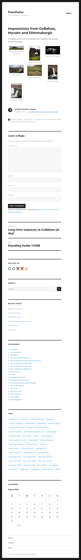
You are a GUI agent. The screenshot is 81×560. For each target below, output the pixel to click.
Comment (12, 146)
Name (11, 176)
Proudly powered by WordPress (27, 554)
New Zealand (46, 436)
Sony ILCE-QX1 (29, 465)
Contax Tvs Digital (16, 423)
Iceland (47, 119)
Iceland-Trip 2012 (41, 428)
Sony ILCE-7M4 (15, 461)
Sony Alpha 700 (15, 457)
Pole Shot (43, 444)
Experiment (30, 423)
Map (9, 548)
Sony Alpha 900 (29, 457)
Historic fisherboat (13, 325)
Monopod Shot (15, 436)
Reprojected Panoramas (19, 380)
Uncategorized (16, 400)
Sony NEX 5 (42, 465)
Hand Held (41, 423)
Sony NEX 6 (53, 465)
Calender (13, 349)
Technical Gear (15, 391)
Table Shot (24, 469)
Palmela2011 (33, 440)
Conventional (38, 119)
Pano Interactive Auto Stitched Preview (25, 361)
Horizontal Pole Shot (17, 428)
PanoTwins (16, 12)
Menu (69, 13)
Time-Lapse (14, 397)
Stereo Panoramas (17, 386)
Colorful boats (12, 329)
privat (12, 374)
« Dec (18, 525)
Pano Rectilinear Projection (20, 366)
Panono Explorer (47, 440)
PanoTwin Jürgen (16, 119)
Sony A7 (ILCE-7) (15, 453)
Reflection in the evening (15, 309)
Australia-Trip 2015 (37, 419)
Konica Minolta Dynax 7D (34, 432)
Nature (36, 436)
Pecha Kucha (15, 372)
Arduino (24, 419)
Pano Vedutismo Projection (21, 369)
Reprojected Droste (18, 377)
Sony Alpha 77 (29, 453)
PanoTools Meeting (16, 444)
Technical (13, 388)
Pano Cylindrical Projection (20, 358)
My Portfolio (32, 111)
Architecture (14, 419)
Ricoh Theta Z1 (27, 448)
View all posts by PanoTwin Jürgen (47, 111)
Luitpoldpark (51, 432)
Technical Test (15, 394)
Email (11, 186)
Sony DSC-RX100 (23, 121)
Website (11, 195)
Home (10, 538)
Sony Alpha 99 (12, 121)
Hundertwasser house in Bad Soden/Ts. (19, 321)
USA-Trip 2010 (47, 469)
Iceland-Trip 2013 (55, 119)
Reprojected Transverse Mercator (23, 383)
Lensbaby (14, 355)
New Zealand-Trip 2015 (17, 440)
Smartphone (41, 448)
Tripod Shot (35, 469)
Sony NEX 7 (33, 121)
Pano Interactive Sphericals (20, 363)
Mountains (27, 436)
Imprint (11, 543)
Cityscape (50, 419)
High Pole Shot (54, 423)
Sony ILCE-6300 (15, 465)
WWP (57, 469)
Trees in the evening (14, 313)
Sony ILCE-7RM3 (29, 461)
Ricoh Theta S (14, 448)
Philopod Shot (31, 444)
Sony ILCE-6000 (44, 461)
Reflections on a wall (14, 317)
